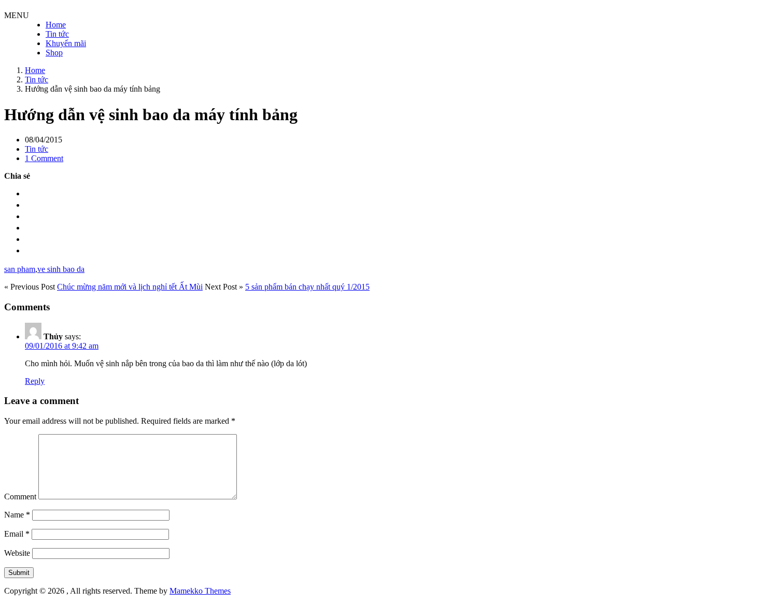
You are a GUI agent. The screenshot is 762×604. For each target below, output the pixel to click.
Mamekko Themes (200, 590)
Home (56, 24)
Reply (35, 381)
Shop (54, 52)
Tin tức (57, 34)
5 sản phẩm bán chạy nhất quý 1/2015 (307, 286)
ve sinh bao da (60, 269)
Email (17, 533)
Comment (20, 496)
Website (17, 553)
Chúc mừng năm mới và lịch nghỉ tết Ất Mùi (130, 286)
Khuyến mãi (66, 43)
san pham (19, 269)
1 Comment (44, 158)
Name (17, 514)
